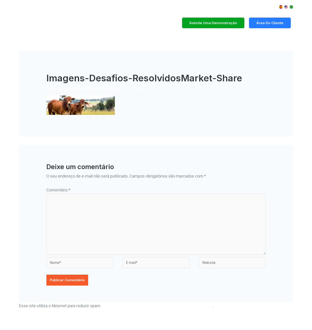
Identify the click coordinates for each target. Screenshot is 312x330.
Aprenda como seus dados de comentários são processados (157, 305)
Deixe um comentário (65, 88)
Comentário (58, 190)
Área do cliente (269, 23)
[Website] (232, 263)
